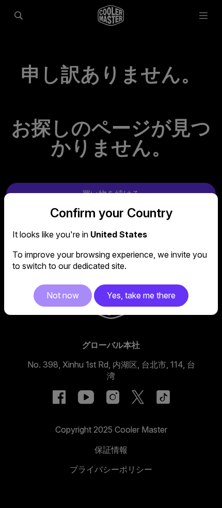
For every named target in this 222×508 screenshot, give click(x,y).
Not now (62, 295)
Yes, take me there (141, 295)
